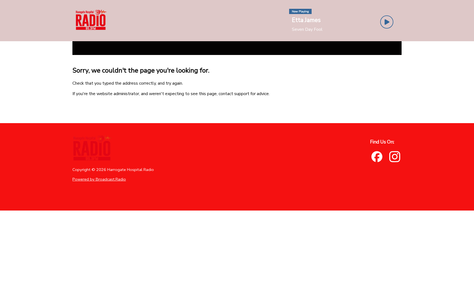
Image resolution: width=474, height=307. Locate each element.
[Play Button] (386, 22)
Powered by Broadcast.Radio (99, 179)
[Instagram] (395, 157)
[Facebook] (377, 157)
